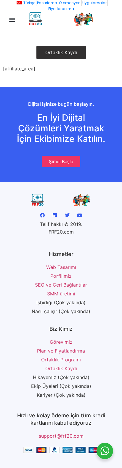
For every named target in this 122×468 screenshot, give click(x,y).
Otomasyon (70, 2)
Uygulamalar (94, 2)
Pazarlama (47, 2)
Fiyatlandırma (61, 8)
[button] (12, 19)
